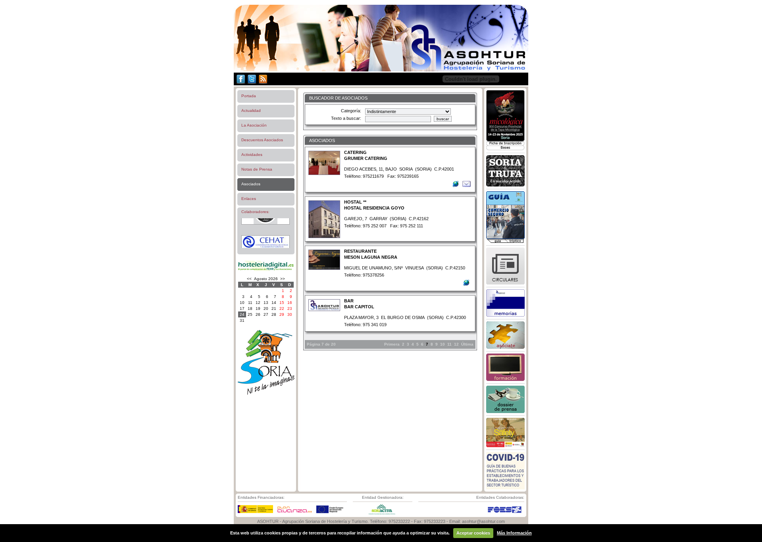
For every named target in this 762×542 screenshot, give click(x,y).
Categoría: (351, 110)
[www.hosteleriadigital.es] (265, 270)
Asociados (250, 184)
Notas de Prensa (256, 169)
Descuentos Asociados (262, 140)
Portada (248, 96)
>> (282, 279)
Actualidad (251, 110)
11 (449, 344)
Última (467, 344)
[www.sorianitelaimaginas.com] (265, 393)
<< (249, 279)
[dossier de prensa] (505, 411)
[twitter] (252, 83)
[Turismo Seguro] (505, 445)
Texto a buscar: (346, 118)
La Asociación (254, 125)
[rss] (263, 83)
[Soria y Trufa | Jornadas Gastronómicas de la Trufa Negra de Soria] (505, 185)
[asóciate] (505, 347)
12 (456, 344)
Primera (392, 344)
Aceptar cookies (473, 532)
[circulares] (505, 283)
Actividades (251, 154)
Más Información (514, 532)
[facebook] (240, 83)
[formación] (505, 379)
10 (442, 344)
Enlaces (248, 198)
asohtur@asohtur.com (483, 521)
